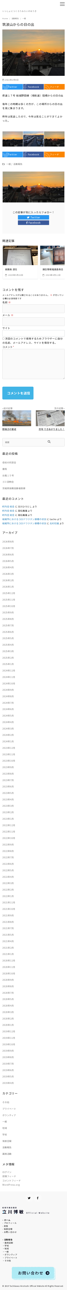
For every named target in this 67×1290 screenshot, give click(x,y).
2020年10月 (8, 973)
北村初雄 (54, 523)
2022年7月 (8, 857)
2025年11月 (8, 599)
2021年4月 (8, 941)
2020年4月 (8, 1005)
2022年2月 (8, 889)
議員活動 (7, 1153)
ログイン (7, 1172)
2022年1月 (8, 896)
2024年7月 (8, 702)
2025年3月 (8, 651)
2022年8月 (8, 851)
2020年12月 (8, 960)
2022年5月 (8, 870)
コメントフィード (11, 1180)
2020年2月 (8, 1018)
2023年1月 (8, 818)
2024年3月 (8, 728)
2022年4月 (8, 876)
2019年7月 (8, 1063)
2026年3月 (8, 573)
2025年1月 (8, 664)
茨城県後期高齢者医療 (13, 488)
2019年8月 (8, 1057)
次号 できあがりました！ (52, 429)
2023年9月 (8, 767)
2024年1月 (8, 741)
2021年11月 (8, 902)
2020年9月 (8, 979)
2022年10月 (8, 838)
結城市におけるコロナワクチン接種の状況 (24, 519)
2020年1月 (8, 1024)
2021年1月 (8, 954)
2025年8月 (8, 618)
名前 (6, 302)
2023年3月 (8, 805)
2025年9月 (8, 612)
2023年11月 (8, 754)
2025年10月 (8, 606)
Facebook (35, 222)
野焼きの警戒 (9, 429)
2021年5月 (8, 934)
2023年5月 (8, 792)
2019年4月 (8, 1082)
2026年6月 (8, 554)
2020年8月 (8, 986)
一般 (4, 1121)
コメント (8, 347)
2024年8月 (8, 696)
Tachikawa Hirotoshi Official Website (27, 1286)
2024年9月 (8, 689)
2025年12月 (8, 593)
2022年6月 (8, 863)
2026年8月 (8, 541)
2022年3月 (8, 883)
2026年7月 (8, 548)
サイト (6, 328)
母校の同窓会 (9, 462)
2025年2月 (8, 657)
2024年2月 (8, 734)
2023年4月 (8, 799)
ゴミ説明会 (8, 481)
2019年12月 (8, 1031)
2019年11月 (8, 1037)
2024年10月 (8, 683)
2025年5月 (8, 638)
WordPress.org (11, 1184)
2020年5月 (8, 999)
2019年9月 (8, 1050)
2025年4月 (8, 644)
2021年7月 (8, 928)
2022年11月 (8, 831)
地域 (4, 1128)
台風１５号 (8, 475)
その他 (5, 1102)
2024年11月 (8, 677)
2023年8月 (8, 773)
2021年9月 (8, 915)
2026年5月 (8, 561)
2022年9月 (8, 844)
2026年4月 (8, 567)
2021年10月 (8, 908)
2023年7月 (8, 780)
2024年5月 (8, 715)
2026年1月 (8, 586)
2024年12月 (8, 670)
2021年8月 (8, 921)
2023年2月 (8, 812)
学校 (4, 1134)
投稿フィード (9, 1176)
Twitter (35, 217)
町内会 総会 (8, 506)
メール (8, 315)
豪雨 (4, 469)
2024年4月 (8, 722)
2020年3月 (8, 1012)
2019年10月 (8, 1044)
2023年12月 (8, 747)
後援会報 (7, 1141)
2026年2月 (8, 580)
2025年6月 (8, 631)
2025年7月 (8, 625)
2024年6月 (8, 709)
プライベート (9, 1108)
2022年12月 (8, 825)
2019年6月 (8, 1070)
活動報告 (7, 1147)
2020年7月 (8, 992)
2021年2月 (8, 947)
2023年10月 (8, 760)
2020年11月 (8, 967)
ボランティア (9, 1115)
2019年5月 (8, 1076)
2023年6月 (8, 786)
